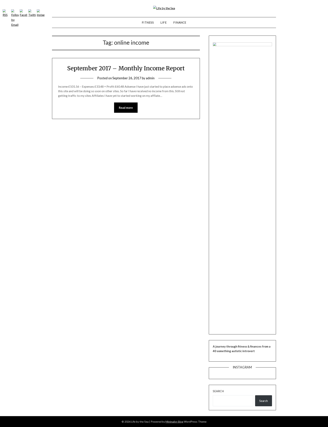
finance (179, 22)
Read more (126, 107)
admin (150, 78)
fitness (148, 22)
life (163, 22)
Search (218, 391)
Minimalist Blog (174, 421)
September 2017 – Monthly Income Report (126, 68)
